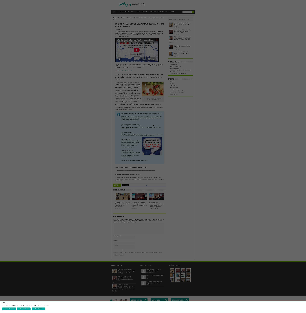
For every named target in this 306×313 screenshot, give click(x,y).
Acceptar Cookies (9, 308)
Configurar (38, 308)
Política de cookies (45, 305)
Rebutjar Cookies (24, 308)
